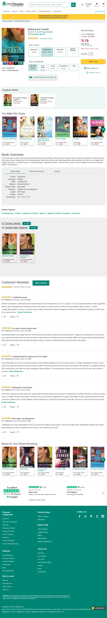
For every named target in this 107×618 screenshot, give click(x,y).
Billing (40, 535)
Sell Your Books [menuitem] (100, 11)
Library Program (43, 516)
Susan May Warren (37, 34)
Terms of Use (6, 609)
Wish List (5, 589)
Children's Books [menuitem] (30, 11)
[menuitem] (88, 4)
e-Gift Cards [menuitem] (57, 11)
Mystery (42, 213)
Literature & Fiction (30, 213)
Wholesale (41, 519)
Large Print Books (8, 540)
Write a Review (41, 283)
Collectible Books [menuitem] (44, 11)
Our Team (41, 559)
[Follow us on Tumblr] (96, 516)
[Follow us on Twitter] (85, 516)
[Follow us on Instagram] (102, 516)
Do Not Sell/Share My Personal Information (36, 609)
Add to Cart (93, 61)
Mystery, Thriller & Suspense (59, 213)
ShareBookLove (8, 555)
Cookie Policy (56, 609)
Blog (4, 567)
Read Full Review (25, 312)
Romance (76, 213)
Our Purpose (42, 556)
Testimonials (42, 572)
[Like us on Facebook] (79, 516)
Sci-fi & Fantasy (8, 534)
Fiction (17, 213)
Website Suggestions (45, 541)
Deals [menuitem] (21, 11)
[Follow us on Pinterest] (91, 516)
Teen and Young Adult (10, 522)
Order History (7, 586)
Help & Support (43, 529)
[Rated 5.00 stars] (33, 38)
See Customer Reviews (46, 38)
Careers (40, 565)
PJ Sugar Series (45, 32)
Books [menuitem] (14, 11)
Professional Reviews (36, 171)
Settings (5, 580)
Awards (57, 171)
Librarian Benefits (8, 561)
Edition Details (15, 171)
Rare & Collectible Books (11, 544)
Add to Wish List (93, 68)
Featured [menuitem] (6, 11)
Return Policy (42, 538)
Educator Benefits (8, 558)
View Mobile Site (8, 571)
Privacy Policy (16, 609)
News (39, 568)
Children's (6, 518)
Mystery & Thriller (8, 531)
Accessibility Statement (83, 609)
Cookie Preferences (68, 609)
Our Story (41, 553)
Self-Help (6, 525)
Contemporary (7, 213)
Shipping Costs (43, 532)
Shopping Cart (7, 583)
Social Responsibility (44, 562)
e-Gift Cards (7, 564)
